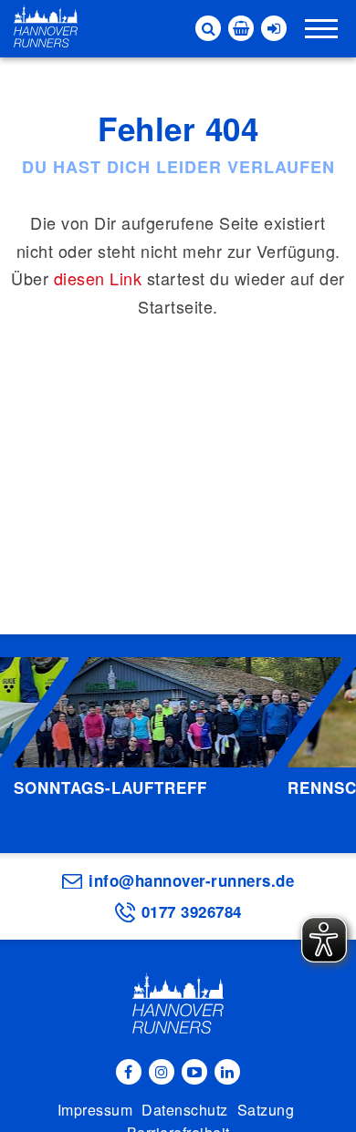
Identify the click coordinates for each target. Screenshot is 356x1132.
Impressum (95, 1109)
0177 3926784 (191, 911)
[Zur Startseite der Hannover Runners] (46, 26)
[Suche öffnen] (208, 28)
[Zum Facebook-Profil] (128, 1072)
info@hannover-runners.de (191, 880)
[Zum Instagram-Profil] (161, 1072)
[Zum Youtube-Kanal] (194, 1072)
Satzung (266, 1109)
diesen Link (98, 278)
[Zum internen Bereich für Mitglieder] (274, 28)
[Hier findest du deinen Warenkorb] (241, 28)
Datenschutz (184, 1109)
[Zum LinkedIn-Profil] (227, 1072)
